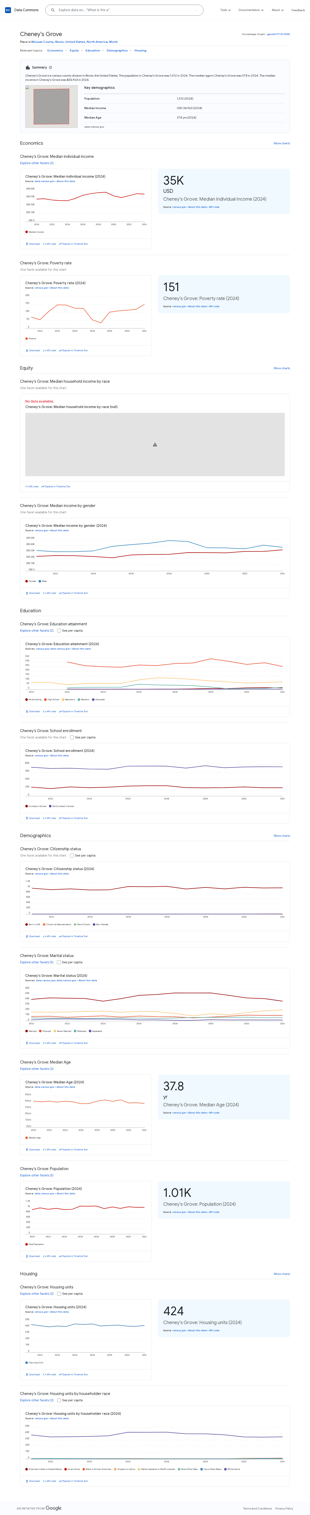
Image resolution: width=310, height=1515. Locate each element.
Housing (140, 50)
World (113, 42)
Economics (55, 50)
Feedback (298, 10)
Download (34, 243)
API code (51, 243)
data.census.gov (44, 181)
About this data (66, 181)
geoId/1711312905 (278, 34)
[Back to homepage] (8, 10)
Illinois (59, 42)
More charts (282, 143)
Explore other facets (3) (36, 962)
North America (97, 42)
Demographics (117, 50)
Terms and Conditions (257, 1508)
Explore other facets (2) (37, 163)
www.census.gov (94, 126)
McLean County (42, 42)
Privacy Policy (284, 1508)
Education (93, 50)
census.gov (179, 206)
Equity (74, 50)
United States (75, 42)
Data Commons (26, 10)
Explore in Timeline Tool (75, 243)
